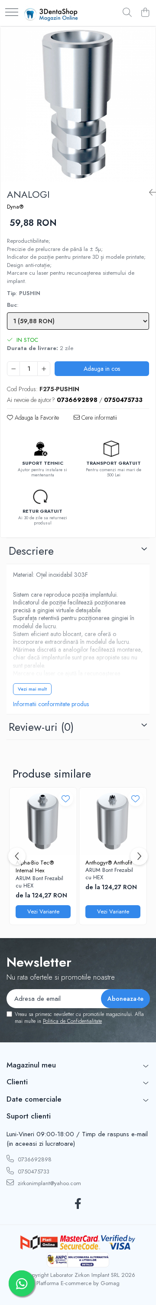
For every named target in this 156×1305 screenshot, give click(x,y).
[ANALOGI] (78, 104)
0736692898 (34, 1159)
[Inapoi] (149, 192)
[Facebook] (78, 1204)
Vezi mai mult (32, 688)
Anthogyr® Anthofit (108, 862)
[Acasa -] (51, 13)
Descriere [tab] (31, 551)
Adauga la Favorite (36, 417)
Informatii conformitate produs (51, 704)
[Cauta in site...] (127, 13)
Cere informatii (98, 417)
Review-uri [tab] (41, 727)
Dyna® (15, 207)
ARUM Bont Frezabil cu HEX (39, 882)
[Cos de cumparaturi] (145, 13)
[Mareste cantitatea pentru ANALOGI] (43, 368)
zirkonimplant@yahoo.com (48, 1183)
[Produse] (11, 12)
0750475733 (32, 1171)
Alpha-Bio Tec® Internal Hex (35, 866)
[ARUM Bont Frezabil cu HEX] (43, 821)
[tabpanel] (78, 104)
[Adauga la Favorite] (65, 798)
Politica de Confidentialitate (72, 1021)
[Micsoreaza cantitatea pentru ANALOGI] (13, 368)
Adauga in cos (102, 368)
